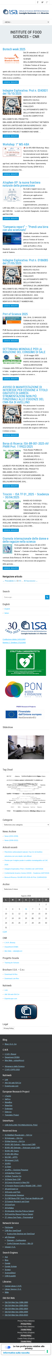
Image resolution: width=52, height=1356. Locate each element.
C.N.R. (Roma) (10, 943)
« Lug (5, 932)
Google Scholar (11, 1266)
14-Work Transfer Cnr (13, 1176)
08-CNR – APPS (11, 1157)
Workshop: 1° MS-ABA (16, 144)
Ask (6, 1257)
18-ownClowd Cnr (11, 1189)
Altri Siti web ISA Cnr (12, 994)
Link (6, 990)
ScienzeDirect (10, 1273)
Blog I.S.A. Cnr (11, 1044)
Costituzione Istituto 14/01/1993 (14, 639)
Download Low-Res (12, 978)
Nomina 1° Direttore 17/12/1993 (14, 642)
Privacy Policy (9, 1028)
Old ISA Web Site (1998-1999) (16, 1302)
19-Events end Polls (12, 1192)
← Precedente (8, 581)
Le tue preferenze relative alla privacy (28, 1347)
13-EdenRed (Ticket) (13, 1173)
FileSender (9, 1227)
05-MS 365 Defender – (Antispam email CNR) (22, 1148)
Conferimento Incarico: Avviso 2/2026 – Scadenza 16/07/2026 (27, 873)
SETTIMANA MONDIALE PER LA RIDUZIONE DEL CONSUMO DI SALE (24, 350)
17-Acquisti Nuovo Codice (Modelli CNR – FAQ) (23, 1186)
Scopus (8, 1270)
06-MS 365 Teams (12, 1151)
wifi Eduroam (10, 1237)
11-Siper (8, 1167)
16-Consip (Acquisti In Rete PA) (17, 1183)
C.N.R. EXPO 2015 (12, 1070)
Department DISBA (11, 947)
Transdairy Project (12, 1115)
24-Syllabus (9, 1208)
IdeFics (8, 1099)
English (7, 609)
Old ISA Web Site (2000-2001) (16, 1306)
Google (7, 1263)
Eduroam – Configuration (16, 1240)
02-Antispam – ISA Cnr (14, 1138)
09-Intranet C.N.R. (12, 1160)
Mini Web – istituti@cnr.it (13, 951)
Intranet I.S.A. (10, 1247)
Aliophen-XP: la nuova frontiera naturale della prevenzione (21, 184)
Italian (7, 613)
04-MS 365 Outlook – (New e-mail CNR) (20, 1145)
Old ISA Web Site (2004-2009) (16, 1312)
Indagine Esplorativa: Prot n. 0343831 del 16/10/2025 (25, 92)
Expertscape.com (11, 999)
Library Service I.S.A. (13, 1289)
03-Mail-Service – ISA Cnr (15, 1141)
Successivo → (32, 581)
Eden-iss (8, 1112)
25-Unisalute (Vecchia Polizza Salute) (19, 1211)
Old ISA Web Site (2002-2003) (16, 1309)
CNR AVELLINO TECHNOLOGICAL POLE (21, 1125)
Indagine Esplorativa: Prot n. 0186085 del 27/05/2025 (25, 262)
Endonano (9, 1109)
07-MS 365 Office (11, 1154)
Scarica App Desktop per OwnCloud (21, 1234)
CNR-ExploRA (10, 1276)
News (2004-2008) (11, 836)
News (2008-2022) (11, 840)
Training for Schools (12, 963)
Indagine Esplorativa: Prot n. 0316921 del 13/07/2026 (24, 869)
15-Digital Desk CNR (13, 1179)
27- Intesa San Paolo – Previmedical (19, 1217)
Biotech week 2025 (14, 49)
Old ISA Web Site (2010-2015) (16, 1315)
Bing (6, 1260)
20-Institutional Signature (14, 1195)
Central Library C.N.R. (13, 1286)
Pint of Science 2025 (15, 314)
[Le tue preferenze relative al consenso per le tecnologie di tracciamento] (47, 1351)
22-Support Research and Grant (17, 1202)
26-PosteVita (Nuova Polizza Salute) (19, 1214)
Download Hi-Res (11, 974)
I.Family (8, 1096)
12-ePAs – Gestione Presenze (16, 1170)
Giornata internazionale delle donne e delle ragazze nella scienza (25, 540)
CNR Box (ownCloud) (13, 1231)
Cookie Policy (26, 1330)
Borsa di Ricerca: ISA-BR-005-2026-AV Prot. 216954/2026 (26, 877)
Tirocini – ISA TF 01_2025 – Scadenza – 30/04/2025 (26, 496)
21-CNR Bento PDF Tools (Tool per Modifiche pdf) (24, 1198)
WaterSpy (8, 1105)
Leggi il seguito (11, 82)
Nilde (7, 1292)
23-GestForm (10, 1205)
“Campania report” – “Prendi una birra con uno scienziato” (25, 228)
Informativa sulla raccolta (16, 1352)
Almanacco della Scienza (14, 1066)
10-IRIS (8, 1164)
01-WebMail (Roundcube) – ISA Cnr (18, 1135)
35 (25, 581)
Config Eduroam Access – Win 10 (20, 1243)
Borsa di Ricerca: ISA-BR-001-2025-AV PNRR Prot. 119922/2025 (26, 445)
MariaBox (8, 1102)
